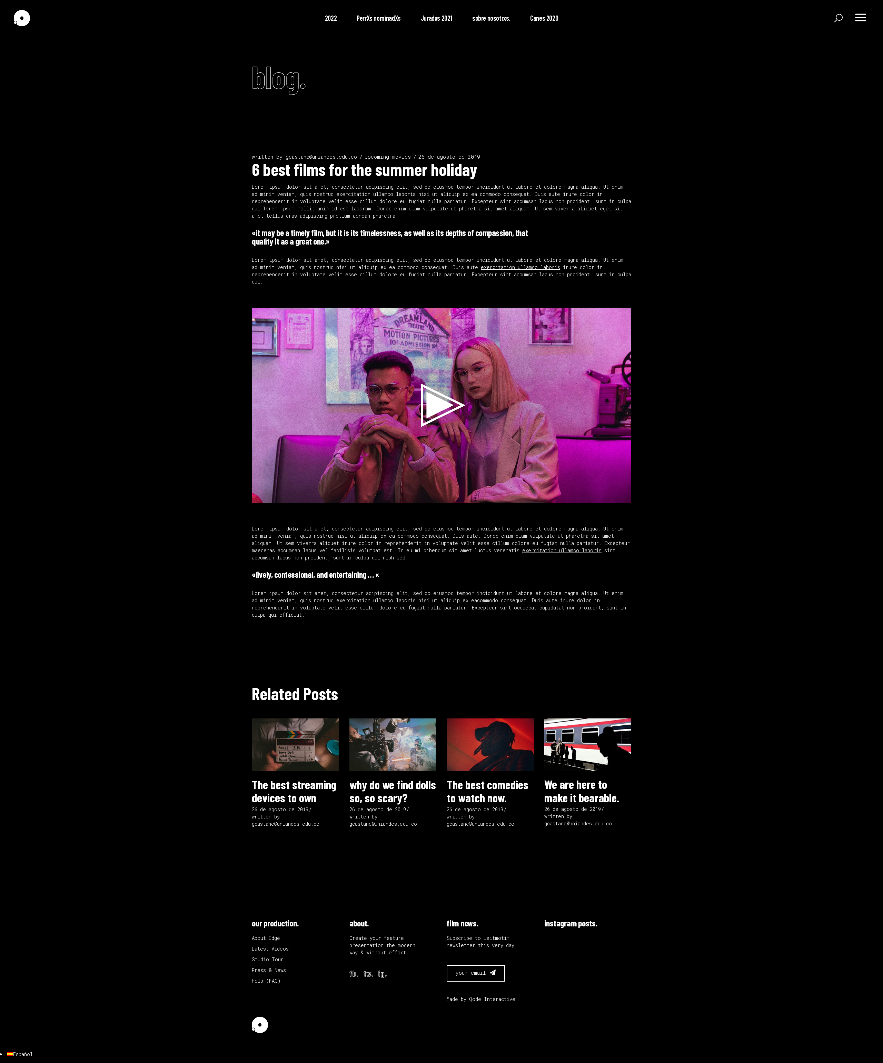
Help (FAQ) (266, 980)
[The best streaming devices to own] (295, 744)
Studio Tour (268, 959)
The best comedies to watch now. (487, 791)
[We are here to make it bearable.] (588, 744)
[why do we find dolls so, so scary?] (393, 744)
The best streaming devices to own (294, 791)
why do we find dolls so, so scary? (392, 791)
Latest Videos (270, 948)
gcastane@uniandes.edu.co (321, 156)
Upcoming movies (388, 156)
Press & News (269, 970)
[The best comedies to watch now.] (490, 744)
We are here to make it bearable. (581, 791)
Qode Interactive (492, 999)
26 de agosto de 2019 (449, 156)
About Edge (266, 938)
